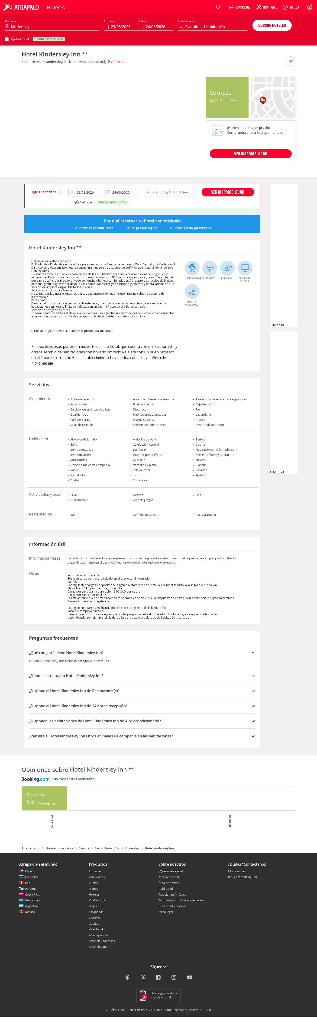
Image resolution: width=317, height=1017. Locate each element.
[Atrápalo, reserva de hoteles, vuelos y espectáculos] (21, 7)
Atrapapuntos (98, 935)
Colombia (31, 877)
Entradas (95, 871)
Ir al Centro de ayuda (242, 877)
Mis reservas (236, 871)
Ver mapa (118, 61)
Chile (28, 871)
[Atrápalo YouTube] (189, 978)
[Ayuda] (290, 7)
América (67, 848)
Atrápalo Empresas (102, 941)
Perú (28, 883)
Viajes (93, 906)
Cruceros (95, 918)
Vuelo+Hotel (97, 900)
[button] (290, 61)
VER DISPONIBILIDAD (250, 153)
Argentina (32, 906)
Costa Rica (32, 894)
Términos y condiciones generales (181, 900)
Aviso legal (165, 912)
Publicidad (165, 889)
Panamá (30, 889)
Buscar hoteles (272, 25)
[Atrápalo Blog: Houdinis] (127, 977)
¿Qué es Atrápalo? (170, 871)
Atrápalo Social (168, 877)
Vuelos (93, 883)
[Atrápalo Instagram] (174, 978)
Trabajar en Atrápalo (172, 894)
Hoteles (51, 848)
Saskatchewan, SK (107, 848)
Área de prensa (168, 883)
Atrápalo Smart (99, 947)
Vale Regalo (97, 929)
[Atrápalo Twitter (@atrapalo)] (143, 978)
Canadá (84, 848)
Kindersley (132, 848)
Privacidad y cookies (172, 906)
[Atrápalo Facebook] (158, 978)
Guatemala (32, 900)
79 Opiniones (227, 100)
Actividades (97, 877)
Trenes (93, 889)
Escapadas (96, 912)
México (30, 912)
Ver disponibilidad (227, 192)
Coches (94, 923)
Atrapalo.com (31, 848)
